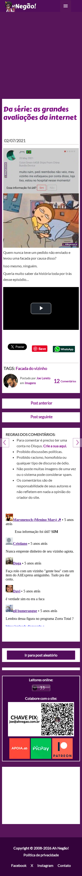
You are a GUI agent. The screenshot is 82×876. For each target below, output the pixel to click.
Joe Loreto (43, 378)
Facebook (18, 865)
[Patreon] (62, 748)
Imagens (30, 383)
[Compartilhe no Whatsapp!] (64, 348)
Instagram (45, 865)
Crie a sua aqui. (55, 446)
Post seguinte (42, 416)
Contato (64, 865)
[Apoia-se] (20, 748)
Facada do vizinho (31, 368)
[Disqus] (41, 569)
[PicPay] (41, 748)
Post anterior (41, 403)
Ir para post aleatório (41, 655)
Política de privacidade (41, 855)
